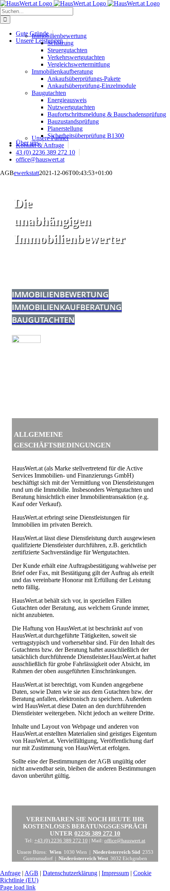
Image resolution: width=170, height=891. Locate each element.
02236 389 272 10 (97, 833)
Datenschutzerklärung (70, 873)
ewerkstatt (26, 172)
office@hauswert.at (124, 840)
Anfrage (10, 873)
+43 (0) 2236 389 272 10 (61, 840)
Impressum (115, 873)
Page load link (18, 887)
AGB (31, 873)
